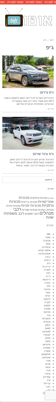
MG (48, 234)
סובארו (47, 334)
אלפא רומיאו (44, 250)
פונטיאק (46, 357)
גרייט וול (46, 266)
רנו (49, 390)
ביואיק (47, 260)
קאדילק (46, 377)
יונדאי (47, 295)
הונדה (47, 282)
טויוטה (47, 289)
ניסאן (47, 325)
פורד (48, 360)
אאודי (47, 237)
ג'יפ (48, 263)
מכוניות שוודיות (29, 209)
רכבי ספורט (32, 213)
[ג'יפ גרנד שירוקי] (28, 133)
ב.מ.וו (47, 256)
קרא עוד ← (49, 109)
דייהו (48, 276)
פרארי (47, 373)
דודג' (48, 273)
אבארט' (46, 240)
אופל (48, 243)
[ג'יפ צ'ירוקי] (28, 71)
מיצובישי (46, 318)
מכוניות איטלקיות (38, 197)
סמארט (46, 347)
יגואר (48, 292)
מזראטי (46, 312)
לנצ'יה (47, 302)
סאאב (47, 328)
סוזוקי (47, 338)
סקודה (47, 351)
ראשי (52, 40)
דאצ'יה (47, 269)
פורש (47, 364)
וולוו (48, 286)
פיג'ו (48, 370)
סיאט (47, 341)
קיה (48, 380)
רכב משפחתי (13, 213)
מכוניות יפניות (31, 205)
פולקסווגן (45, 354)
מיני (48, 315)
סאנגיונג (46, 331)
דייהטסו (46, 279)
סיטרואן (46, 344)
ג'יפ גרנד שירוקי (43, 154)
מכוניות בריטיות (29, 201)
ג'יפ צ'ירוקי (47, 92)
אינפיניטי (46, 247)
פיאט (47, 367)
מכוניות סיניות (13, 205)
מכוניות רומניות (46, 209)
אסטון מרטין (44, 253)
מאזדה (47, 308)
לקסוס (47, 305)
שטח (50, 217)
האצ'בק (51, 198)
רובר (48, 386)
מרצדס (47, 321)
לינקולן (47, 299)
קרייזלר (46, 383)
